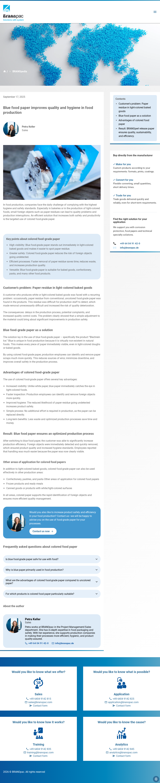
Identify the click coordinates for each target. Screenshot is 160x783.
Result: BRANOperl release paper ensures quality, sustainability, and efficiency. (136, 132)
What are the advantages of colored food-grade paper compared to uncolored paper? (48, 582)
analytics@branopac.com (123, 752)
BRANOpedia (19, 71)
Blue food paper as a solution (135, 115)
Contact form (40, 705)
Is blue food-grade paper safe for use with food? (32, 559)
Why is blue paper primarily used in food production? (35, 569)
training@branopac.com (40, 752)
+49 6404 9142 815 (40, 698)
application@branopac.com (123, 702)
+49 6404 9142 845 (123, 749)
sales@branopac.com (40, 702)
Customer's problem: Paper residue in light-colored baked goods (135, 107)
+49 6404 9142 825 (123, 698)
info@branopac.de (64, 643)
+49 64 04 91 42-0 (38, 643)
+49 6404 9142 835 (40, 749)
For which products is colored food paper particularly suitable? (40, 593)
